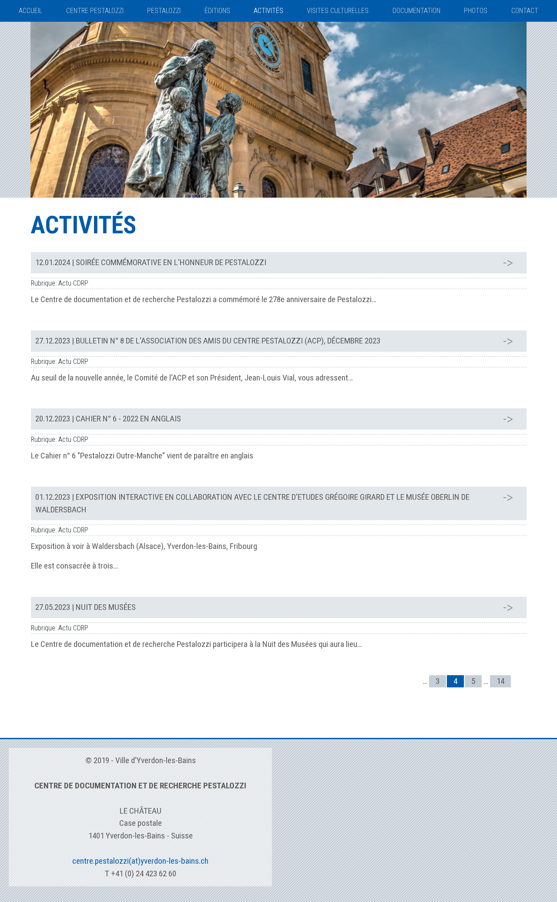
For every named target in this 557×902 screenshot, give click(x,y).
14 (500, 681)
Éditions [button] (217, 11)
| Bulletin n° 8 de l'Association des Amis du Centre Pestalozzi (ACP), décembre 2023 (207, 341)
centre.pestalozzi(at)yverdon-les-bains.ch (140, 861)
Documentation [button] (416, 11)
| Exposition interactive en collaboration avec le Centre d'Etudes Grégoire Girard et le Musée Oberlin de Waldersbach (252, 503)
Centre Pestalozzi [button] (95, 11)
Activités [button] (268, 11)
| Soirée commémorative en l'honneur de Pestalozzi (150, 262)
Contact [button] (524, 11)
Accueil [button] (30, 11)
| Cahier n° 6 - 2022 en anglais (108, 419)
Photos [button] (475, 11)
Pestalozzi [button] (164, 11)
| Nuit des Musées (85, 607)
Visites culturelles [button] (338, 11)
